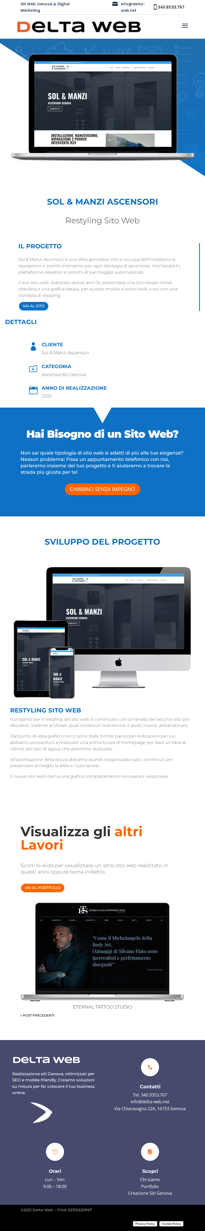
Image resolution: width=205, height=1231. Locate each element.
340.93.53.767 (171, 7)
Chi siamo (150, 1179)
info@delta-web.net (150, 1102)
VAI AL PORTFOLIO (43, 887)
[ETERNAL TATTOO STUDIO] (102, 951)
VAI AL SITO (34, 306)
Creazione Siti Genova (150, 1193)
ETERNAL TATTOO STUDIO (102, 1007)
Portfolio (150, 1186)
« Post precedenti (37, 1015)
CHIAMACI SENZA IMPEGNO (102, 489)
